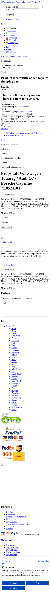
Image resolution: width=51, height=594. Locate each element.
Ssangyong (16, 398)
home (8, 47)
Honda (14, 348)
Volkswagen (17, 407)
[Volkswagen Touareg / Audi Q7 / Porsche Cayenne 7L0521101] (28, 135)
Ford (13, 345)
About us (10, 526)
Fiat (13, 343)
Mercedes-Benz (18, 381)
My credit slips (12, 547)
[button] (6, 561)
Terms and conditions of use (17, 524)
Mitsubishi (16, 383)
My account (11, 52)
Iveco (14, 359)
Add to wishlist (7, 242)
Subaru (14, 400)
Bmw (14, 331)
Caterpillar (16, 333)
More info (10, 265)
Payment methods (13, 519)
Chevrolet (16, 336)
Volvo (14, 409)
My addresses (12, 550)
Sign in (10, 15)
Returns (9, 529)
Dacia (14, 338)
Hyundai (15, 352)
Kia (13, 371)
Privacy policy (43, 561)
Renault (15, 395)
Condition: (5, 158)
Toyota (14, 405)
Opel (14, 388)
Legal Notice (11, 521)
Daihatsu (15, 340)
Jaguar (14, 362)
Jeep (13, 367)
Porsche (15, 393)
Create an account (13, 19)
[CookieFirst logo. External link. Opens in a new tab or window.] (3, 564)
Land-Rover (17, 374)
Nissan (14, 386)
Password (10, 9)
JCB (13, 364)
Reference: (5, 144)
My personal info (13, 552)
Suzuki (14, 402)
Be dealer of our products (16, 517)
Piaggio (15, 390)
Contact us (10, 514)
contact (9, 49)
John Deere (16, 369)
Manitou (15, 376)
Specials (9, 512)
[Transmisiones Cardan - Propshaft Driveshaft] (20, 2)
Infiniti (14, 355)
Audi (14, 328)
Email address (12, 7)
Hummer (15, 350)
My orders (10, 545)
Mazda (14, 379)
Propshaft (10, 326)
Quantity (4, 222)
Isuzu (14, 357)
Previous (4, 128)
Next (3, 140)
